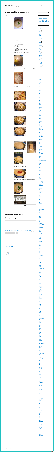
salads (39, 351)
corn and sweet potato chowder (42, 160)
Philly (39, 317)
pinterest (40, 322)
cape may (40, 128)
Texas (32, 231)
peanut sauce (40, 316)
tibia (39, 392)
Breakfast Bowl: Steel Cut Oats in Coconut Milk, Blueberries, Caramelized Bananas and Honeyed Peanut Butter (44, 21)
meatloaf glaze (40, 286)
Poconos (40, 325)
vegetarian (40, 413)
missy (39, 295)
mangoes (40, 279)
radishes (40, 336)
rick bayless (40, 339)
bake (39, 94)
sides (17, 231)
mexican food (40, 290)
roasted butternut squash (42, 343)
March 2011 (40, 66)
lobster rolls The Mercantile (42, 270)
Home (39, 5)
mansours (40, 280)
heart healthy (40, 231)
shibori (39, 361)
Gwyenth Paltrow (41, 227)
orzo (39, 309)
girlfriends (40, 216)
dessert (39, 174)
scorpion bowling (41, 358)
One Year (7, 248)
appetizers (40, 82)
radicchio (40, 335)
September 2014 (40, 47)
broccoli (40, 117)
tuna (39, 402)
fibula (39, 202)
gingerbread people (41, 215)
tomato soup (40, 395)
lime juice (40, 265)
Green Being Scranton (41, 224)
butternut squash (41, 125)
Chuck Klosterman (41, 153)
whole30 (40, 426)
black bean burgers (41, 106)
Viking (39, 416)
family (39, 198)
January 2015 (40, 44)
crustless (40, 167)
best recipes (40, 103)
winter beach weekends (41, 430)
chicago (39, 141)
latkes (39, 258)
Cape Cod (40, 127)
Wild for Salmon (40, 427)
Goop (39, 219)
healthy (39, 230)
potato (39, 330)
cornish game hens (41, 161)
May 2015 (40, 41)
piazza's (40, 319)
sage (39, 349)
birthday (40, 104)
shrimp (39, 363)
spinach (39, 375)
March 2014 (40, 52)
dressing (40, 184)
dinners (39, 179)
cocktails (40, 156)
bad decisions (40, 92)
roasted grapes (40, 346)
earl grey (40, 187)
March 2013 (40, 60)
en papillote (40, 192)
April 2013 (40, 59)
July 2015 (40, 40)
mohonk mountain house (42, 296)
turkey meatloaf (40, 404)
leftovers (40, 262)
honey (39, 240)
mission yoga (40, 294)
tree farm (40, 400)
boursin (39, 112)
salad (15, 231)
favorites (40, 200)
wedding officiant (41, 421)
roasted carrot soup (41, 344)
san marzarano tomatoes (41, 353)
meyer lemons (40, 291)
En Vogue (40, 193)
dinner (39, 177)
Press (6, 240)
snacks (26, 231)
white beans (40, 425)
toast (39, 393)
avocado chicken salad (41, 91)
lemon (39, 263)
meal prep (40, 283)
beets (39, 101)
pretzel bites (6, 231)
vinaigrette (40, 417)
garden (39, 213)
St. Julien (40, 378)
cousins (39, 164)
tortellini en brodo (41, 398)
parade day (40, 312)
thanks (39, 388)
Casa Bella (40, 132)
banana (39, 97)
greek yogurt (40, 223)
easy (39, 189)
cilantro (39, 154)
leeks (39, 261)
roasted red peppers (11, 231)
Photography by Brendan (41, 318)
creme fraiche (40, 166)
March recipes (40, 281)
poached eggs (30, 230)
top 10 (39, 396)
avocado (40, 90)
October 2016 (40, 33)
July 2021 (40, 28)
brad (39, 114)
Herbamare (40, 234)
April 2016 (40, 34)
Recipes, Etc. (43, 5)
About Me (47, 5)
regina (39, 337)
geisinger (40, 214)
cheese (39, 138)
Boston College (40, 110)
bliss (39, 108)
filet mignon (40, 203)
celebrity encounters (41, 134)
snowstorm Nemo (41, 370)
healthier (40, 229)
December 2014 (40, 45)
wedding (40, 420)
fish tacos (40, 205)
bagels (39, 93)
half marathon (40, 228)
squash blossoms (41, 377)
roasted (39, 342)
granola (39, 220)
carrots (39, 131)
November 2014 (40, 46)
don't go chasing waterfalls (42, 182)
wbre (39, 419)
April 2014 (40, 51)
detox (39, 175)
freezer (39, 206)
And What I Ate (9, 5)
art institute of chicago (41, 84)
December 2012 (40, 62)
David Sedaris (40, 171)
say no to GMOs (40, 357)
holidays (40, 238)
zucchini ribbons (41, 435)
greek (39, 222)
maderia (40, 275)
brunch (39, 120)
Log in (39, 441)
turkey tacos (40, 405)
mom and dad (40, 298)
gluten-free (40, 217)
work (39, 431)
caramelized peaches (41, 129)
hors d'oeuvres (40, 241)
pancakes (40, 311)
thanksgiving (40, 389)
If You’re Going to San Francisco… (9, 246)
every (17, 31)
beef (39, 100)
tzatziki (39, 407)
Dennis (39, 173)
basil (39, 98)
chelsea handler (40, 140)
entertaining (40, 194)
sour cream (40, 372)
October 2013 (40, 56)
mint (39, 293)
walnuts (39, 418)
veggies (39, 414)
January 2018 (40, 32)
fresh (39, 208)
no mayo (40, 305)
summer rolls (40, 381)
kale (39, 252)
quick (39, 333)
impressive (40, 247)
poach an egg (26, 230)
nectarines (40, 303)
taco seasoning (40, 386)
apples (39, 83)
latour (39, 259)
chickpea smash (40, 146)
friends (39, 210)
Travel (34, 231)
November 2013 (40, 55)
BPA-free (40, 113)
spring (39, 376)
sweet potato (40, 385)
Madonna (40, 276)
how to (9, 230)
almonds (40, 79)
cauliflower (40, 133)
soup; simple (29, 231)
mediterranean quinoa (41, 288)
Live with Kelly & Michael (41, 268)
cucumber (40, 168)
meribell (40, 289)
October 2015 (40, 38)
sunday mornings (41, 383)
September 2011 (40, 65)
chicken (39, 143)
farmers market (40, 199)
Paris (23, 230)
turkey (39, 403)
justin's (39, 251)
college (39, 157)
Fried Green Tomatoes (41, 209)
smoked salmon (40, 367)
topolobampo (40, 397)
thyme (39, 391)
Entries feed (40, 442)
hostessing (6, 230)
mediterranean (40, 287)
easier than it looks (41, 188)
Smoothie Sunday (23, 231)
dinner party (40, 178)
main (39, 277)
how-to (39, 244)
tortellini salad (40, 399)
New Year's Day (40, 304)
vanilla (39, 411)
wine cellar (40, 428)
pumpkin (40, 332)
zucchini (40, 433)
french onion (40, 207)
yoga (39, 432)
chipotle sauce (40, 149)
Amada (39, 80)
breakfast (40, 115)
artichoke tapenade (41, 85)
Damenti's (40, 170)
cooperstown (40, 159)
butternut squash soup (41, 126)
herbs (39, 235)
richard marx (40, 338)
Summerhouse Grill (41, 382)
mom (39, 297)
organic (39, 308)
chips (39, 150)
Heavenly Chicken (8, 253)
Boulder (39, 111)
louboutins (40, 272)
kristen (39, 256)
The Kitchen (40, 390)
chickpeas (40, 147)
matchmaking (40, 282)
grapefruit (40, 221)
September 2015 (40, 39)
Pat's (39, 314)
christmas (40, 152)
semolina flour (40, 360)
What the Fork (40, 423)
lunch (19, 230)
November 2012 (40, 63)
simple (19, 231)
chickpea (40, 145)
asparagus (40, 87)
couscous (40, 163)
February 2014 (40, 53)
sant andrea (40, 354)
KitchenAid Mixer (41, 255)
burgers (39, 122)
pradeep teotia (40, 331)
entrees (39, 195)
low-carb (40, 274)
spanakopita (40, 374)
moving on (40, 300)
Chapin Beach (40, 135)
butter (39, 124)
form (18, 31)
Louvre (15, 230)
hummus (40, 245)
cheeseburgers (40, 139)
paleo (21, 230)
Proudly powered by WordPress (12, 448)
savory (39, 356)
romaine (40, 347)
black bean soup (40, 107)
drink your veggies (41, 185)
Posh (39, 329)
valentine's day (40, 410)
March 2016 (40, 35)
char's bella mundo (41, 136)
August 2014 (40, 48)
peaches (40, 315)
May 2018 (40, 30)
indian (39, 248)
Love (17, 230)
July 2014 (40, 49)
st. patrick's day (40, 379)
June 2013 (40, 58)
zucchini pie (40, 434)
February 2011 (40, 67)
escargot (40, 196)
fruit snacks (40, 212)
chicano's (40, 142)
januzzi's (40, 249)
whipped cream (40, 424)
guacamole (40, 226)
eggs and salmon (41, 191)
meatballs (40, 284)
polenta (39, 326)
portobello (40, 328)
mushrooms (40, 302)
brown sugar (40, 119)
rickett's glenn (40, 340)
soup (39, 371)
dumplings (40, 186)
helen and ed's (40, 233)
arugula (39, 86)
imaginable (20, 31)
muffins (40, 301)
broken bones (40, 118)
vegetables (40, 412)
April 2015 (40, 42)
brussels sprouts (41, 121)
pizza (39, 323)
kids (39, 254)
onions (39, 307)
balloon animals (40, 96)
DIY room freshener (41, 181)
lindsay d (40, 266)
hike (39, 236)
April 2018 (40, 31)
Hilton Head (40, 237)
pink (39, 321)
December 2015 (40, 37)
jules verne (12, 230)
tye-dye (39, 406)
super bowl (40, 384)
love (39, 273)
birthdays (40, 105)
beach (39, 99)
